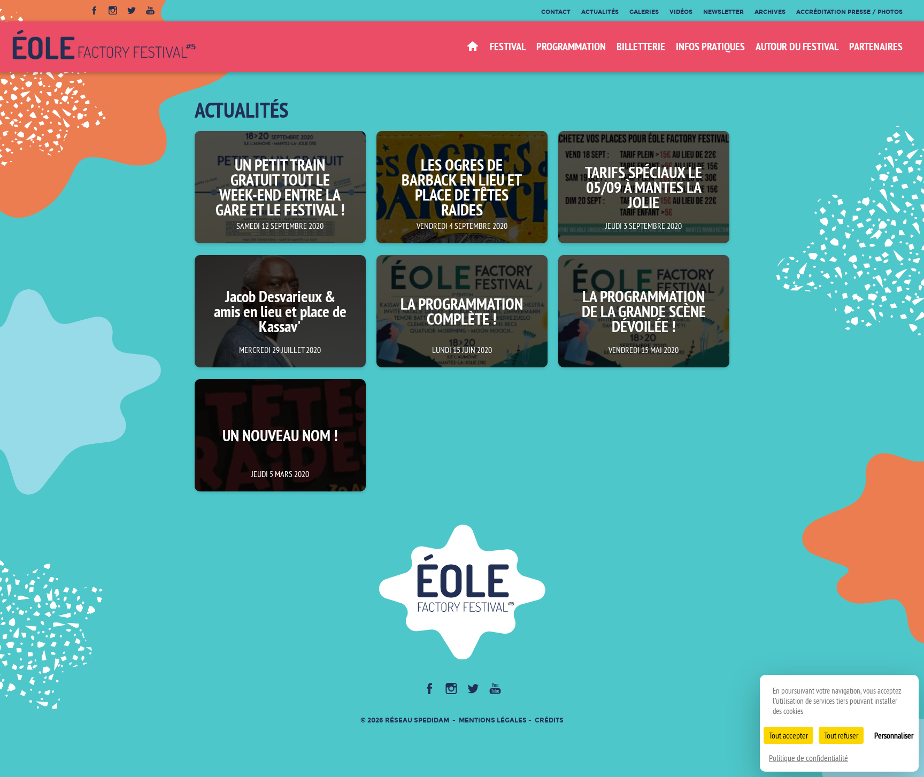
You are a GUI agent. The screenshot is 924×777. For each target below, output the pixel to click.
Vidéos (680, 12)
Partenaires (876, 46)
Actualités (600, 12)
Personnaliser (893, 735)
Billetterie (641, 46)
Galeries (644, 12)
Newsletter (723, 12)
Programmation (571, 46)
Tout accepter (788, 735)
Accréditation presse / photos (849, 12)
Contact (556, 12)
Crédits (549, 720)
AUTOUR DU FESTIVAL (797, 46)
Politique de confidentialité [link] (808, 757)
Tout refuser (841, 735)
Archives (770, 12)
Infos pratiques (710, 46)
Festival (508, 46)
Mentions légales (493, 720)
